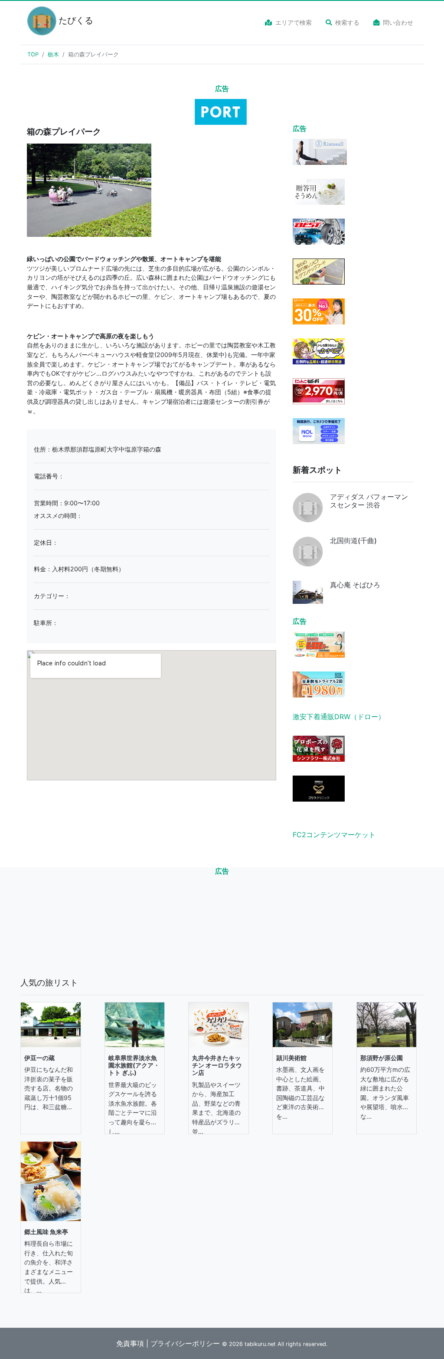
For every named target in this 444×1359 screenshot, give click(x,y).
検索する (347, 22)
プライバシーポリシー (185, 1343)
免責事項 (130, 1343)
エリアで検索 (293, 22)
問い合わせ (398, 22)
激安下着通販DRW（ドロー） (339, 716)
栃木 (53, 54)
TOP (33, 54)
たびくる (70, 20)
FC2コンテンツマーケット (334, 834)
